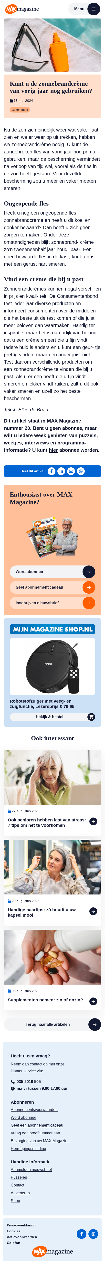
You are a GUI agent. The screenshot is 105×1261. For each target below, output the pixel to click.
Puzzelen (19, 1177)
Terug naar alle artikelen (48, 1025)
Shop (15, 1200)
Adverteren (20, 1193)
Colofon (13, 1242)
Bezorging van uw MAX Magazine (40, 1141)
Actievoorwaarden (22, 1237)
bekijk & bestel (49, 717)
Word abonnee (29, 572)
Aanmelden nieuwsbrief (31, 1169)
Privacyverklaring (21, 1225)
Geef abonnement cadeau (39, 587)
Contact (17, 1185)
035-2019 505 (29, 1081)
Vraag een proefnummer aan (35, 1133)
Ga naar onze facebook (81, 1234)
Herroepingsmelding (28, 1149)
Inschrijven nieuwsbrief (37, 603)
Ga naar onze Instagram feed (93, 1234)
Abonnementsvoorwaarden (34, 1110)
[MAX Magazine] (22, 9)
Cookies (14, 1231)
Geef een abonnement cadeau (37, 1125)
